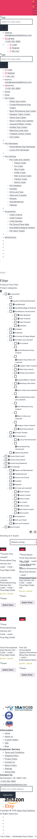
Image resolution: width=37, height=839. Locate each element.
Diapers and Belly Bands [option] (23, 470)
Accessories (10, 211)
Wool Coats (19, 169)
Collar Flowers (15, 218)
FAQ (6, 743)
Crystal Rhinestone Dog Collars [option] (24, 351)
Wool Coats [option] (23, 513)
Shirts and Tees (16, 192)
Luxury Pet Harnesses (19, 150)
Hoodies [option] (17, 481)
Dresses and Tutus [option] (21, 477)
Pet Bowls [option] (18, 333)
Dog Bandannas (16, 202)
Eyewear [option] (22, 326)
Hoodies (13, 189)
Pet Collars (10, 98)
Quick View (8, 605)
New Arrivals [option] (15, 527)
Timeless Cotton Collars (20, 134)
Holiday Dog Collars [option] (26, 373)
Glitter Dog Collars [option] (26, 369)
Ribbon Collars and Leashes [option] (22, 417)
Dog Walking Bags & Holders (22, 227)
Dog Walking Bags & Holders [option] (25, 308)
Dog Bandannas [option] (20, 474)
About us (9, 736)
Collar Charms (15, 215)
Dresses (13, 198)
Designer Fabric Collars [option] (28, 366)
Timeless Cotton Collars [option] (26, 425)
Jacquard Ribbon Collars (20, 124)
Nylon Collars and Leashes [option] (27, 390)
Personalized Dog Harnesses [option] (22, 448)
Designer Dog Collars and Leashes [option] (25, 361)
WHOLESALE (10, 237)
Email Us (8, 33)
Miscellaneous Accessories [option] (24, 311)
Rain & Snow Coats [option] (26, 509)
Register (16, 48)
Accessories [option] (14, 294)
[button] (18, 289)
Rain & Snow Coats (22, 176)
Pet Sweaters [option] (19, 516)
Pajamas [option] (17, 484)
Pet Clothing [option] (15, 467)
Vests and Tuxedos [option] (21, 523)
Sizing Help (10, 772)
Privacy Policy (11, 759)
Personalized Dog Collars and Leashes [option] (25, 398)
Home (7, 91)
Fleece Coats (20, 163)
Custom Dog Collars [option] (17, 460)
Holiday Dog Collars (18, 127)
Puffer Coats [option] (24, 506)
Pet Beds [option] (18, 329)
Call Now (10, 39)
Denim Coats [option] (24, 492)
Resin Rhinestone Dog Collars (22, 111)
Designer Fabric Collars (19, 114)
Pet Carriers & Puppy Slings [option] (24, 336)
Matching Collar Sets (18, 130)
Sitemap (8, 768)
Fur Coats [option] (23, 502)
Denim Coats (20, 182)
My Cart (15, 51)
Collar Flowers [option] (24, 322)
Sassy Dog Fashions (26, 810)
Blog (7, 746)
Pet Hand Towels (17, 231)
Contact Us (10, 762)
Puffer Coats (20, 172)
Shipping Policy (12, 756)
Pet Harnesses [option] (20, 436)
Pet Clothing (10, 156)
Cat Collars (14, 137)
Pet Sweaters (15, 185)
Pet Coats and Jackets (19, 159)
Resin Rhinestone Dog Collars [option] (24, 408)
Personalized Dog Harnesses (22, 147)
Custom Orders (11, 740)
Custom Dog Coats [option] (17, 456)
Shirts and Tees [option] (20, 520)
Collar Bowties (15, 221)
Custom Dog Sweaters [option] (18, 463)
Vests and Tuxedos (18, 195)
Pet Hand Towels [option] (20, 433)
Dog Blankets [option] (19, 304)
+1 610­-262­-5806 (8, 781)
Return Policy (11, 765)
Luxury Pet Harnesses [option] (27, 440)
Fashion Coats (20, 179)
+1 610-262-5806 (12, 41)
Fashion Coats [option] (25, 495)
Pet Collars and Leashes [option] (23, 340)
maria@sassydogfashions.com (18, 35)
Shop (7, 95)
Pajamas (13, 205)
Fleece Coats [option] (24, 499)
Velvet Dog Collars (17, 117)
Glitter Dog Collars (17, 101)
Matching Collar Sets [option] (27, 383)
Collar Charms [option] (24, 319)
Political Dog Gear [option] (21, 453)
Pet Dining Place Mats (19, 224)
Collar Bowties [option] (24, 315)
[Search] (4, 28)
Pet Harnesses (11, 143)
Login (14, 45)
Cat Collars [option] (23, 343)
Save (4, 549)
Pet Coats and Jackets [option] (23, 488)
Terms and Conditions (14, 752)
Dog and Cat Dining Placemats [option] (23, 301)
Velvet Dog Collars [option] (26, 429)
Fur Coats (18, 166)
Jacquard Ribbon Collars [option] (26, 380)
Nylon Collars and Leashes (21, 121)
